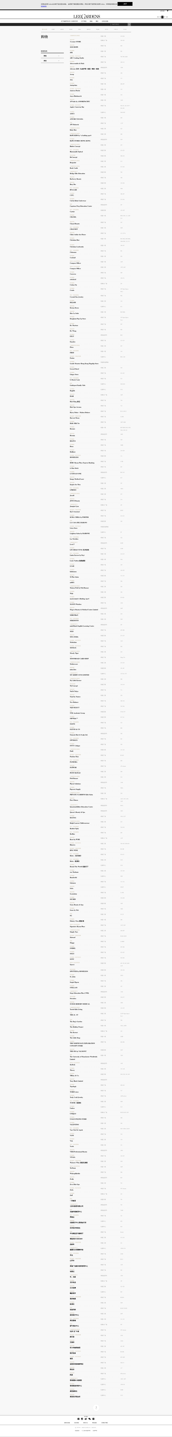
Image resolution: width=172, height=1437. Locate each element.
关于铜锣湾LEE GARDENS (69, 21)
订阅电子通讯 (104, 1422)
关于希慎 (83, 21)
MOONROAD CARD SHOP (79, 658)
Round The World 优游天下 (79, 866)
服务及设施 (67, 1422)
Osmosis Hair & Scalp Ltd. (79, 734)
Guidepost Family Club (77, 384)
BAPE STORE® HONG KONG (80, 140)
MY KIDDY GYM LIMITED (79, 674)
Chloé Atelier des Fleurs (78, 234)
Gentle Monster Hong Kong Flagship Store (84, 363)
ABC (53, 29)
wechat (89, 1419)
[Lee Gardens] (86, 18)
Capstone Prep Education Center (81, 205)
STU (106, 29)
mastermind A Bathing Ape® (79, 598)
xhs (93, 1419)
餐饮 (97, 21)
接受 (125, 4)
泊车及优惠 (105, 21)
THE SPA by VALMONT (78, 1050)
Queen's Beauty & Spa (77, 811)
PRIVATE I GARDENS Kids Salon (81, 794)
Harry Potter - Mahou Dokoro (80, 412)
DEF (62, 29)
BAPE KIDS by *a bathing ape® (80, 134)
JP (164, 17)
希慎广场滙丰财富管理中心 (79, 1265)
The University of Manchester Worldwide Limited (83, 1057)
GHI (71, 29)
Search (129, 24)
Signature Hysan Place (77, 926)
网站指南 (94, 1422)
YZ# (125, 29)
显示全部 (44, 29)
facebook (78, 1419)
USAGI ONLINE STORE (78, 1118)
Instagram (82, 1419)
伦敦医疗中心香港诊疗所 (78, 1222)
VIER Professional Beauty (78, 1151)
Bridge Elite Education (77, 173)
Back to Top (96, 1407)
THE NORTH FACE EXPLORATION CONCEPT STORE (82, 1044)
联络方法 (85, 1422)
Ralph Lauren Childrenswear (79, 822)
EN (158, 17)
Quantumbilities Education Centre (81, 806)
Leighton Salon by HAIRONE (80, 533)
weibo (86, 1419)
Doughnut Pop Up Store (78, 318)
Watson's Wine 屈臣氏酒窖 (79, 1162)
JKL (79, 29)
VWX (116, 29)
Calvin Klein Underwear (78, 200)
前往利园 (76, 1422)
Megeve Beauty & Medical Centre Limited (84, 609)
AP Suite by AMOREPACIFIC (80, 101)
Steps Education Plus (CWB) (79, 992)
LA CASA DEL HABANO (78, 522)
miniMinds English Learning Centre (82, 625)
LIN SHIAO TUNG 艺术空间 (79, 549)
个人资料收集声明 (86, 1430)
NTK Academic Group (77, 712)
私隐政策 (77, 1430)
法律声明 (95, 1430)
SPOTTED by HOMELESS (79, 970)
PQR (98, 29)
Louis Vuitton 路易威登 (77, 560)
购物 (91, 21)
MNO (89, 29)
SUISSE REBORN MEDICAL (80, 1003)
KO (167, 17)
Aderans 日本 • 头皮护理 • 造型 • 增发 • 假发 (84, 68)
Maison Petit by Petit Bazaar (79, 587)
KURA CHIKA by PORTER (79, 516)
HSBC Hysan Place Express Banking (82, 462)
